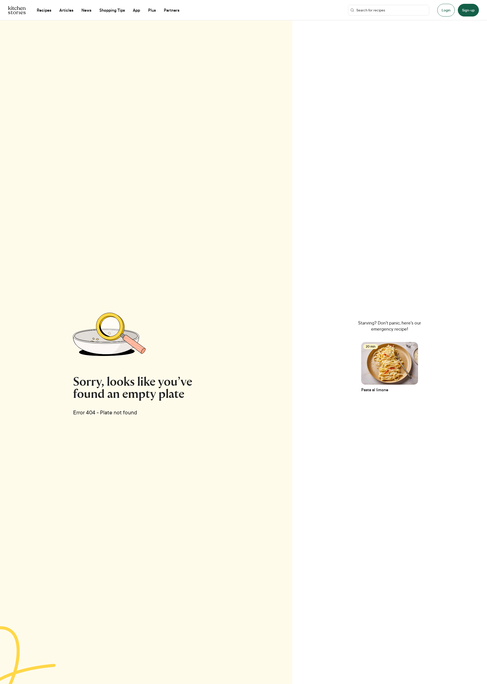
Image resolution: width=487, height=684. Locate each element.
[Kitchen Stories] (17, 10)
